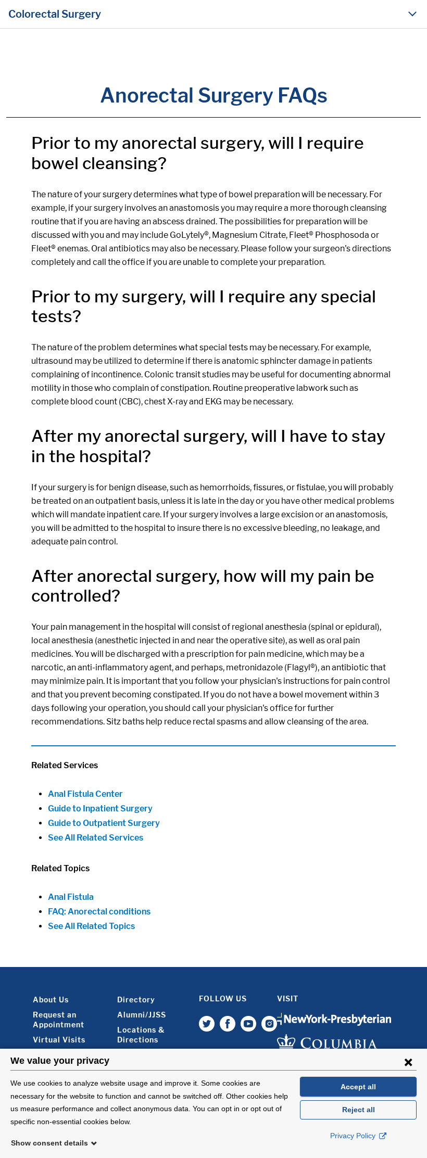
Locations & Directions (141, 1034)
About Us (51, 999)
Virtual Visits (59, 1039)
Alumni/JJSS (141, 1014)
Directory (136, 999)
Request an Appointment (58, 1019)
